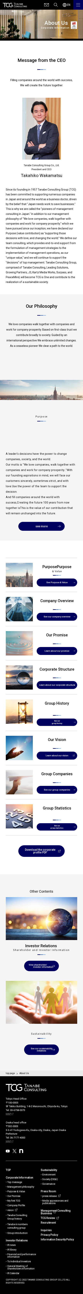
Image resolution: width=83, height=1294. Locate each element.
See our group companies (57, 790)
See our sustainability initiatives (41, 1049)
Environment (48, 1174)
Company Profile (16, 1205)
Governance (48, 1183)
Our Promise (13, 1196)
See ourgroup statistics (57, 827)
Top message (14, 1182)
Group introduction (17, 1233)
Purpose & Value (16, 1191)
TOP (8, 1170)
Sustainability (49, 1170)
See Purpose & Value (57, 582)
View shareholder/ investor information (41, 966)
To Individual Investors (19, 1261)
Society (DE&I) (50, 1179)
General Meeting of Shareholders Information (21, 1267)
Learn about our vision (57, 755)
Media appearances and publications (55, 1202)
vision (10, 1210)
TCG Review (48, 1218)
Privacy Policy (49, 1234)
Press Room (48, 1191)
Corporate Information (19, 1177)
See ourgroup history (57, 722)
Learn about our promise (57, 651)
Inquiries (46, 1230)
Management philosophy (20, 1186)
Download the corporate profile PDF (40, 851)
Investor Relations (17, 1240)
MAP (8, 1113)
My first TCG (13, 1200)
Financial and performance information (21, 1255)
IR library (11, 1249)
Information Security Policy (57, 1239)
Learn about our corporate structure (57, 685)
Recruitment (48, 1222)
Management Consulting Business (55, 1212)
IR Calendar (13, 1273)
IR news (11, 1245)
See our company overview (57, 616)
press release (49, 1196)
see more (42, 526)
